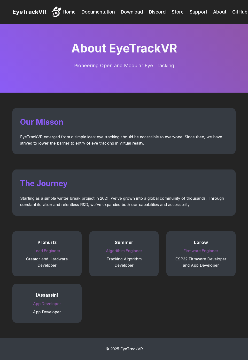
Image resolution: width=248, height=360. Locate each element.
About (219, 12)
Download (132, 12)
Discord (157, 12)
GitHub (240, 12)
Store (177, 12)
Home (69, 12)
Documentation (98, 12)
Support (198, 12)
